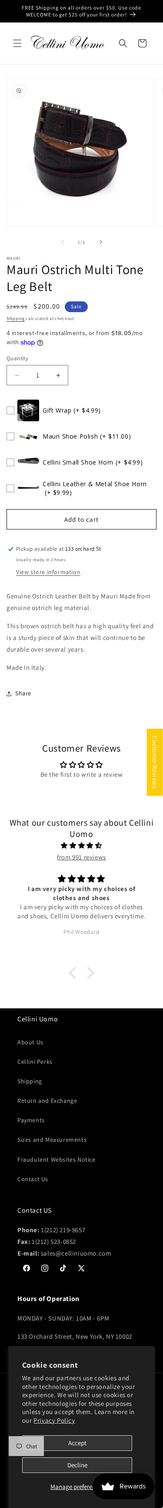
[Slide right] (100, 242)
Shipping (16, 318)
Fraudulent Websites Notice (56, 1159)
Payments (31, 1120)
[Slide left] (62, 242)
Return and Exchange (47, 1100)
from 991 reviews (81, 857)
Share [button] (23, 693)
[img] (81, 845)
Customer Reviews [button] (155, 762)
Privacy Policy (54, 1420)
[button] (17, 43)
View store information (48, 572)
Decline (77, 1465)
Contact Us (32, 1179)
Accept (77, 1443)
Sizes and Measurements (51, 1139)
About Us (30, 1042)
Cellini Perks (35, 1062)
